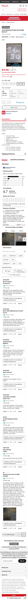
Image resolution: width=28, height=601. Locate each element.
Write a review (20, 37)
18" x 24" (12, 84)
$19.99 (5, 70)
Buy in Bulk (8, 113)
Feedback (14, 544)
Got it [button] (14, 595)
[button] (14, 598)
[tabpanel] (14, 349)
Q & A (3, 39)
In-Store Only (5, 27)
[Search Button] (3, 10)
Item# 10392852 (6, 34)
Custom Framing (5, 1)
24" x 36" (21, 84)
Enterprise (24, 1)
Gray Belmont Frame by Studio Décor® (13, 31)
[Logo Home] (5, 5)
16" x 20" (5, 84)
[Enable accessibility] (25, 597)
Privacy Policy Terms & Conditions (10, 592)
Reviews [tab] (4, 159)
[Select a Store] (20, 6)
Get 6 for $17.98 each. (12, 111)
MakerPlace (15, 1)
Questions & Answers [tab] (17, 159)
